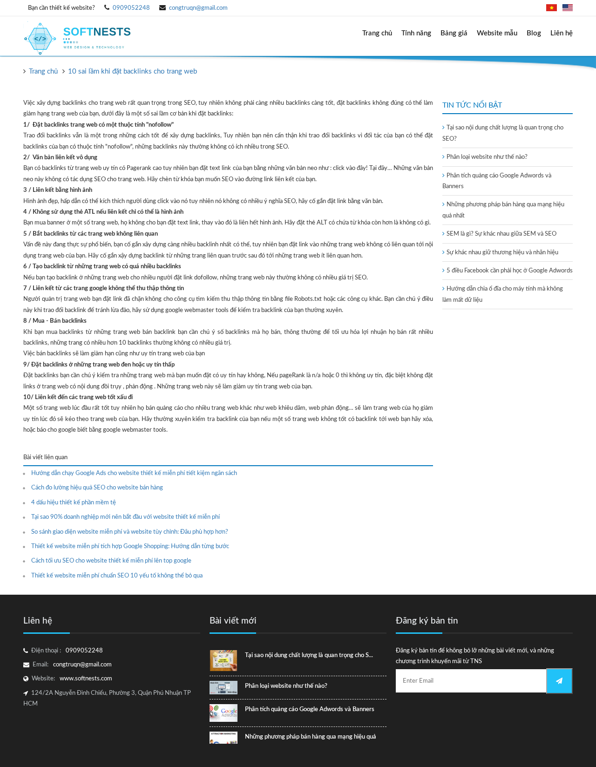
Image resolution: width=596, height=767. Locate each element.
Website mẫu (497, 33)
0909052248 (131, 8)
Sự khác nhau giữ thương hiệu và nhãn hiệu (502, 253)
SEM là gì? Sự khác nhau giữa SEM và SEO (501, 234)
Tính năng (416, 33)
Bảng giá (453, 33)
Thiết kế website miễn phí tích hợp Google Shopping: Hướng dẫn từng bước (130, 546)
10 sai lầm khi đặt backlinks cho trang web (132, 71)
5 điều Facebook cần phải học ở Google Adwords (510, 271)
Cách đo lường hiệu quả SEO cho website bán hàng (97, 488)
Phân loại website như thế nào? (487, 157)
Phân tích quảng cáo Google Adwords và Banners (309, 709)
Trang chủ (377, 33)
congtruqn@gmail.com (198, 8)
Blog (534, 33)
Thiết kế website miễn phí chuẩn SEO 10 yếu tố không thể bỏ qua (117, 576)
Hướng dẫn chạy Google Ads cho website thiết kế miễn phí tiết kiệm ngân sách (134, 473)
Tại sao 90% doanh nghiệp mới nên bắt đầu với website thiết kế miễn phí (125, 517)
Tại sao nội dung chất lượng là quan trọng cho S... (309, 655)
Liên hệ (561, 33)
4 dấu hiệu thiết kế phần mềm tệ (73, 503)
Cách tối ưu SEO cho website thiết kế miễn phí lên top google (111, 561)
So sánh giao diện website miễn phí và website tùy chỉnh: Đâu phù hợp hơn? (129, 532)
